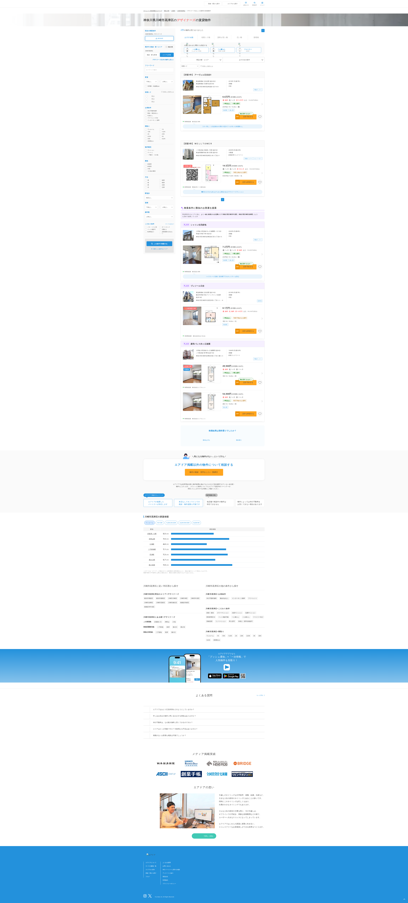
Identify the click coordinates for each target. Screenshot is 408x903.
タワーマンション (223, 613)
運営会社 (165, 876)
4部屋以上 (151, 141)
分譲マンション (237, 613)
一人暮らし (235, 617)
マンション (151, 150)
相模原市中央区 (149, 607)
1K (163, 129)
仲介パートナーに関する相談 (171, 869)
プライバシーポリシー (169, 883)
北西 (163, 185)
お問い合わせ (167, 866)
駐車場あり (151, 232)
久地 (174, 622)
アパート (150, 153)
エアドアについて (151, 862)
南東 (163, 180)
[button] (404, 899)
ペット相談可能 (224, 617)
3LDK (163, 139)
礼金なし (150, 116)
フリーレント (252, 598)
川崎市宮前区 (160, 602)
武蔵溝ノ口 (158, 622)
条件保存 (160, 38)
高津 (168, 627)
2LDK (149, 136)
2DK (163, 134)
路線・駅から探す (151, 873)
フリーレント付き (153, 118)
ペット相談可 (152, 229)
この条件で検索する (161, 244)
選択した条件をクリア (160, 249)
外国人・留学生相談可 (245, 621)
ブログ (148, 876)
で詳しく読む (208, 836)
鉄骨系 (150, 166)
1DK (149, 132)
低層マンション (250, 613)
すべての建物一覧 (151, 866)
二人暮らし (246, 617)
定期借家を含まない (167, 232)
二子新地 (160, 627)
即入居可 (232, 621)
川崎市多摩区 (148, 602)
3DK (149, 139)
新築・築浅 (210, 613)
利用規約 (165, 880)
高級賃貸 (209, 621)
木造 (149, 169)
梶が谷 (183, 627)
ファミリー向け (258, 617)
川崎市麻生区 (172, 602)
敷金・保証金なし (153, 113)
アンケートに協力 (168, 873)
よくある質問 (167, 862)
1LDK (163, 132)
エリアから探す (150, 869)
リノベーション (221, 621)
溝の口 (175, 627)
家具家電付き (211, 617)
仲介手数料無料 (152, 111)
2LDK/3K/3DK (185, 523)
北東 (163, 187)
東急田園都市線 (148, 627)
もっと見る (260, 695)
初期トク (184, 66)
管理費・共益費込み (154, 86)
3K (163, 136)
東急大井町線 (148, 632)
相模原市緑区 (184, 602)
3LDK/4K (196, 523)
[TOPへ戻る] (152, 4)
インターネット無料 (154, 120)
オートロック (166, 227)
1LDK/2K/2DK (171, 523)
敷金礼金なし (224, 598)
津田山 (167, 622)
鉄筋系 (150, 164)
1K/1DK (160, 523)
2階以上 (164, 229)
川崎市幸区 (184, 598)
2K (148, 134)
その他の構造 (152, 171)
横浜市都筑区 (160, 598)
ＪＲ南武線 (147, 622)
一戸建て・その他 (153, 155)
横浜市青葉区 (148, 598)
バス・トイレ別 (152, 227)
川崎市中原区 (195, 598)
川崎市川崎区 (172, 598)
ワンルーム (151, 129)
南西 (163, 183)
